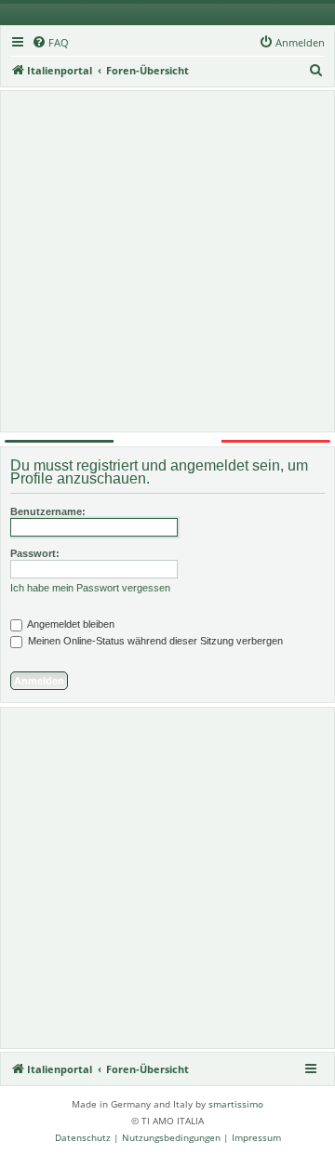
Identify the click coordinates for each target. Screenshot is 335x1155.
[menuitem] (50, 43)
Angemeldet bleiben (69, 624)
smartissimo (235, 1103)
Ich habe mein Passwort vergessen (90, 587)
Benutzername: (48, 511)
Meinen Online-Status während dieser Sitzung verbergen (154, 640)
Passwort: (35, 553)
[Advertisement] (167, 261)
